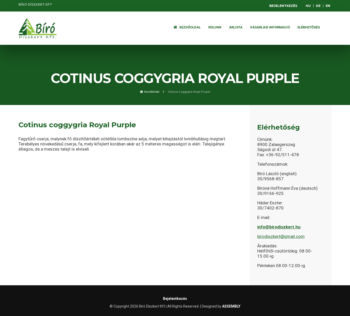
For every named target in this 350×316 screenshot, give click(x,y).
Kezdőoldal (190, 27)
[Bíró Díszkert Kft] (37, 28)
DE (318, 6)
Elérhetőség (308, 27)
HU (308, 6)
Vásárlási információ (270, 27)
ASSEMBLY (231, 306)
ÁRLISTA (235, 27)
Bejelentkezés (283, 6)
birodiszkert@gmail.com (281, 236)
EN (328, 6)
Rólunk (214, 27)
